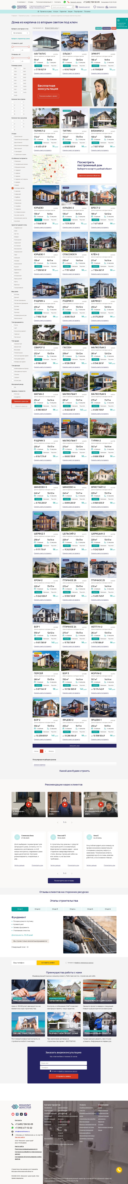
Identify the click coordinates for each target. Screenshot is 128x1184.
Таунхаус (16, 312)
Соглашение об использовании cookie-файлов (28, 1158)
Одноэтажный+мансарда (21, 139)
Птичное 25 (98, 580)
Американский (18, 252)
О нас (100, 1108)
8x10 (24, 74)
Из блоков (47, 1122)
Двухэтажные (62, 1110)
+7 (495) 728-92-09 (91, 2)
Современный (18, 228)
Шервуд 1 (96, 301)
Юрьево (39, 208)
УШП (15, 328)
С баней (16, 185)
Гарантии (63, 12)
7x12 (15, 71)
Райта (16, 281)
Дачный (16, 297)
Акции (70, 12)
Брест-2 (95, 208)
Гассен (67, 347)
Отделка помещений (86, 1130)
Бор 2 (37, 720)
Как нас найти (20, 1137)
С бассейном (17, 203)
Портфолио (78, 12)
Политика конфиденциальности (26, 1149)
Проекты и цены (46, 12)
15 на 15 (60, 1138)
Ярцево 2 (68, 720)
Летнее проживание (20, 300)
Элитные (16, 394)
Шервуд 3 (39, 533)
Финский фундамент (20, 331)
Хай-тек (16, 234)
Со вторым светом (19, 188)
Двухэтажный (18, 142)
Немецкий (17, 258)
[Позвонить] (119, 1170)
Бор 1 (37, 626)
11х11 (15, 89)
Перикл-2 (39, 131)
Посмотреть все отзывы (64, 881)
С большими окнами (19, 167)
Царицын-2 (98, 533)
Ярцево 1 (96, 720)
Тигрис (67, 131)
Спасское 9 (70, 254)
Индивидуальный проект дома (88, 1114)
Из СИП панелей (49, 1119)
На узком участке (19, 215)
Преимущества (103, 1113)
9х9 (15, 80)
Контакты (58, 2)
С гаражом (17, 176)
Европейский (17, 270)
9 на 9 (60, 1130)
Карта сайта (19, 1146)
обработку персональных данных (84, 963)
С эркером (17, 182)
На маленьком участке (20, 218)
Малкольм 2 (98, 347)
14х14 (24, 92)
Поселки (87, 12)
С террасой (17, 170)
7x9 (24, 68)
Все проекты (48, 1138)
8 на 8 (60, 1127)
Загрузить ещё (75, 746)
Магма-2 (39, 394)
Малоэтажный (18, 318)
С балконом (17, 161)
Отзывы (30, 2)
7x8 (15, 68)
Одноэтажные (63, 1108)
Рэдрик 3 (68, 301)
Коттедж (16, 294)
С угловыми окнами (19, 212)
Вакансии (101, 1122)
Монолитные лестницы (87, 1136)
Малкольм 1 (70, 394)
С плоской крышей (64, 1122)
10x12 (24, 86)
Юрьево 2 (68, 208)
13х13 (15, 92)
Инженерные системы (87, 1127)
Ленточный (17, 337)
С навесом (17, 173)
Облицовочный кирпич (20, 371)
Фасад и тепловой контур (88, 1124)
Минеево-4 (69, 487)
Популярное (106, 28)
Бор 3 (66, 673)
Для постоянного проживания (68, 1116)
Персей (38, 673)
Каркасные (48, 1116)
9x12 (24, 83)
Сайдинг (16, 377)
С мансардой (18, 151)
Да (15, 387)
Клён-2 (95, 254)
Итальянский (17, 275)
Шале (15, 231)
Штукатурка (17, 380)
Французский (18, 278)
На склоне (17, 221)
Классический (18, 264)
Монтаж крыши (84, 1122)
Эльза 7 (67, 53)
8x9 (15, 74)
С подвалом (17, 209)
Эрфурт (95, 53)
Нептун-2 (96, 626)
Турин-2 (96, 440)
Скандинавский (18, 287)
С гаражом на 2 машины (21, 179)
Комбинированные (50, 1113)
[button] (57, 822)
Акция (114, 28)
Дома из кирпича (39, 765)
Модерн (16, 237)
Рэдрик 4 (39, 301)
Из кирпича (48, 1108)
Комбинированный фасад (21, 368)
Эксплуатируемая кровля (21, 356)
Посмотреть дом (37, 865)
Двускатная (17, 347)
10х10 (15, 86)
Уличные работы (85, 1133)
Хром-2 (38, 580)
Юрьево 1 (39, 254)
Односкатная (18, 344)
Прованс (16, 273)
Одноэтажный (18, 136)
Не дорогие (17, 397)
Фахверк (16, 261)
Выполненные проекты (105, 1127)
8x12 (24, 77)
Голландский (17, 240)
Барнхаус (17, 284)
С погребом (17, 206)
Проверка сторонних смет (86, 1140)
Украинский (17, 243)
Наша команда (103, 1110)
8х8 (24, 71)
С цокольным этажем (20, 154)
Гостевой (16, 309)
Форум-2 (96, 673)
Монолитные (48, 1110)
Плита (16, 325)
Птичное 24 (69, 626)
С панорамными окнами (21, 164)
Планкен (16, 374)
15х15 (15, 95)
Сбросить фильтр (21, 406)
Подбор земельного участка (86, 1109)
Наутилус (40, 53)
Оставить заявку (48, 963)
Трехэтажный (18, 148)
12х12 (24, 89)
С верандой (17, 194)
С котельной (17, 200)
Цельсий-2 (69, 533)
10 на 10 (60, 1133)
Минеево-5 (40, 487)
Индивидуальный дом (20, 315)
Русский (16, 267)
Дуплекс (16, 306)
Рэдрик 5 (39, 440)
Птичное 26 (69, 580)
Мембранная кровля (19, 362)
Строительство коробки (87, 1119)
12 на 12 (60, 1136)
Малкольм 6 (98, 394)
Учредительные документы (103, 1117)
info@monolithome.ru (22, 1131)
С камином (17, 191)
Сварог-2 (39, 347)
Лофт (15, 255)
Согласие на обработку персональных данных (28, 1153)
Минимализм (18, 249)
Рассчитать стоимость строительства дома (58, 1144)
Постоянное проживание (21, 303)
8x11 (15, 77)
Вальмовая (17, 350)
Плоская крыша (18, 353)
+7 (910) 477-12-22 (23, 1128)
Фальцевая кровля (19, 359)
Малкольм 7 (70, 440)
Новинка (98, 28)
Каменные (47, 1124)
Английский (17, 246)
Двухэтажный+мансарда (21, 145)
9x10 (24, 80)
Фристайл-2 (98, 487)
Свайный (16, 334)
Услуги (55, 12)
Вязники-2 (97, 131)
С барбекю (17, 197)
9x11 (15, 83)
